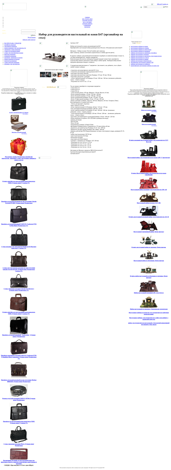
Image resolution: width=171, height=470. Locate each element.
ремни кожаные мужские (12, 59)
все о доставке (87, 22)
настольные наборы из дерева (140, 48)
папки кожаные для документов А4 (15, 48)
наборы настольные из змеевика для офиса (144, 53)
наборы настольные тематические (141, 61)
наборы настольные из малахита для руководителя (146, 56)
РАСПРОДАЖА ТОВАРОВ (12, 43)
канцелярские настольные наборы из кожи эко (145, 65)
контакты (87, 27)
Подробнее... (25, 113)
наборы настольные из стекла (140, 57)
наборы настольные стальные (140, 54)
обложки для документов (12, 64)
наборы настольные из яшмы (139, 59)
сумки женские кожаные (11, 62)
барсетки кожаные (9, 54)
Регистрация (31, 37)
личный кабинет (87, 23)
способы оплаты (87, 20)
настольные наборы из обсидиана (141, 49)
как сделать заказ (87, 19)
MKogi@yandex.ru (162, 4)
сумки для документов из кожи (13, 53)
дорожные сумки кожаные (12, 49)
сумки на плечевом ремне (12, 51)
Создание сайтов (77, 468)
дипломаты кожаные (10, 46)
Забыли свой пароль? (29, 39)
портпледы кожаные (10, 61)
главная (87, 17)
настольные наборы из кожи (139, 46)
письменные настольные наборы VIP (142, 62)
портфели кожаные (10, 45)
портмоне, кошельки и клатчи (13, 57)
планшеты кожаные (10, 56)
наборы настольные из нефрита (140, 64)
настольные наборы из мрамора (140, 51)
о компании (87, 25)
